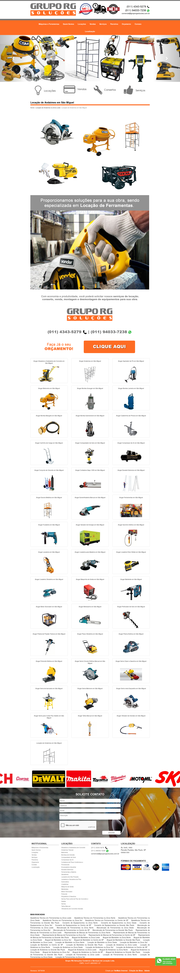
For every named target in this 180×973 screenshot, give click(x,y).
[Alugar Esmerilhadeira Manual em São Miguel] (90, 510)
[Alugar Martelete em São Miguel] (131, 592)
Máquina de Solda (67, 887)
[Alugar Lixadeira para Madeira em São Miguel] (90, 565)
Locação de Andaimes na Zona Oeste (68, 947)
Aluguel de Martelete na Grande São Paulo (124, 940)
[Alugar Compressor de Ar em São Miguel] (131, 456)
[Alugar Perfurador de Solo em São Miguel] (131, 619)
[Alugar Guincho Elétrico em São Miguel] (131, 537)
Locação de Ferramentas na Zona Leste (83, 954)
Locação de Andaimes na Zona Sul (100, 947)
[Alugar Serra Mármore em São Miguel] (90, 701)
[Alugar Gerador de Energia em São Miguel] (90, 537)
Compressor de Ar (67, 860)
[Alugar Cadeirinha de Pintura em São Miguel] (131, 428)
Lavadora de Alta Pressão (70, 877)
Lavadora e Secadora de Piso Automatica (71, 880)
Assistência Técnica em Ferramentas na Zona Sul (63, 920)
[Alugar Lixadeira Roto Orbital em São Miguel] (131, 565)
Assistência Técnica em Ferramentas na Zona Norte (95, 918)
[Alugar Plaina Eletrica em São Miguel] (131, 646)
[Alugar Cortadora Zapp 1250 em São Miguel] (90, 483)
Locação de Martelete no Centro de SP (47, 945)
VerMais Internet (121, 970)
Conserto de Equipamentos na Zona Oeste (119, 922)
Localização (90, 31)
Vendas (93, 24)
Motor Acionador (66, 891)
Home (32, 108)
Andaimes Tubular (67, 850)
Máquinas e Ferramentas (49, 24)
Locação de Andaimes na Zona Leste (48, 108)
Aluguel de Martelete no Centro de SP (89, 940)
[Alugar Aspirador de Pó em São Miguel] (131, 374)
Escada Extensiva (67, 869)
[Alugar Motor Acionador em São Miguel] (49, 619)
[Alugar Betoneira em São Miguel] (49, 401)
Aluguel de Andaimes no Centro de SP (87, 952)
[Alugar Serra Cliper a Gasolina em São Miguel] (131, 674)
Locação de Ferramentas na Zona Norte (120, 954)
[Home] (53, 9)
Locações (82, 24)
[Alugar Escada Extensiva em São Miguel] (131, 483)
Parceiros (114, 24)
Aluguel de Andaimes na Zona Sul (56, 952)
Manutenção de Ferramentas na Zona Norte (75, 927)
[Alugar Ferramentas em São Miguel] (131, 510)
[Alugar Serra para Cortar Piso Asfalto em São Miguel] (49, 728)
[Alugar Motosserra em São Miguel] (90, 619)
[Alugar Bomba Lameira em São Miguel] (131, 401)
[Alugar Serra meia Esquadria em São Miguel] (131, 701)
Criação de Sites (136, 970)
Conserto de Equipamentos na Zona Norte (80, 922)
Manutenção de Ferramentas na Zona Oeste (116, 927)
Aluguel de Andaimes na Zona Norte (113, 949)
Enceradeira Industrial (68, 867)
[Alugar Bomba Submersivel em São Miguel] (90, 428)
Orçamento (126, 24)
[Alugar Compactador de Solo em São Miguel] (90, 456)
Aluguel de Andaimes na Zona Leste (82, 949)
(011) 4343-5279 (136, 6)
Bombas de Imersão (68, 855)
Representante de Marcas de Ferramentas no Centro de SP (112, 935)
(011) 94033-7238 (135, 10)
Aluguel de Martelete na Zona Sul (58, 940)
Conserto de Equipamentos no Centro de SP (73, 925)
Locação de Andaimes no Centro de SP (131, 947)
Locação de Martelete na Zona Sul (133, 942)
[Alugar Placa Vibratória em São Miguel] (90, 646)
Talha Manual (65, 906)
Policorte (64, 894)
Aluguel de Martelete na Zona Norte (117, 937)
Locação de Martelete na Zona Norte (70, 942)
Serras (63, 904)
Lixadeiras (64, 884)
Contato (138, 24)
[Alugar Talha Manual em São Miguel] (90, 728)
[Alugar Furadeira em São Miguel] (49, 537)
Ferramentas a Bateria (68, 872)
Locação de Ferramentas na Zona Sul (70, 957)
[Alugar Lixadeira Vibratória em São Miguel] (49, 592)
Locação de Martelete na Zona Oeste (102, 942)
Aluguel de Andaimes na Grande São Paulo (123, 952)
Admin (147, 970)
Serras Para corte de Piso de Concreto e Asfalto (74, 900)
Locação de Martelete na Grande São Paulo (85, 945)
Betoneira (64, 852)
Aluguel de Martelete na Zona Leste (86, 937)
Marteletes (64, 889)
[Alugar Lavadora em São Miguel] (49, 565)
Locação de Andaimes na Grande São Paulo (48, 949)
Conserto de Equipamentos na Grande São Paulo (114, 925)
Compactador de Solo (68, 857)
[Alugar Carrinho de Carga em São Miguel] (49, 456)
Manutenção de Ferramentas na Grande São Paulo (113, 930)
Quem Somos (68, 24)
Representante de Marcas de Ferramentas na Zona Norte (88, 932)
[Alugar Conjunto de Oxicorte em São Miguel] (49, 483)
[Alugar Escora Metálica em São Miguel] (49, 510)
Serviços (103, 24)
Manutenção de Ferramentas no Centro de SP (71, 930)
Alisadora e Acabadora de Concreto (73, 847)
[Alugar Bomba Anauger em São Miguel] (90, 401)
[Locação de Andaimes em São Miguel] (49, 756)
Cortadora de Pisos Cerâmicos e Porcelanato (72, 863)
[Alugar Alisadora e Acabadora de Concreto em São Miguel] (49, 374)
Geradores (64, 874)
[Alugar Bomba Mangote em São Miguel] (49, 428)
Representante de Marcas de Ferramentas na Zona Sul (64, 935)
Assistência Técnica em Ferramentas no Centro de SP (107, 920)
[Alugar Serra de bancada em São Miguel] (49, 701)
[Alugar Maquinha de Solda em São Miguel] (90, 592)
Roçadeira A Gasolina (68, 896)
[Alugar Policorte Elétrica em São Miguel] (49, 674)
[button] (13, 58)
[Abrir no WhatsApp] (148, 10)
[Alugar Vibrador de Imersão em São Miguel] (131, 728)
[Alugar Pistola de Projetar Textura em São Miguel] (49, 646)
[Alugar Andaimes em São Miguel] (90, 374)
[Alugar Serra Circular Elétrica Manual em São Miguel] (90, 674)
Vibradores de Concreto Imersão (72, 909)
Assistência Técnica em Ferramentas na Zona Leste (51, 918)
